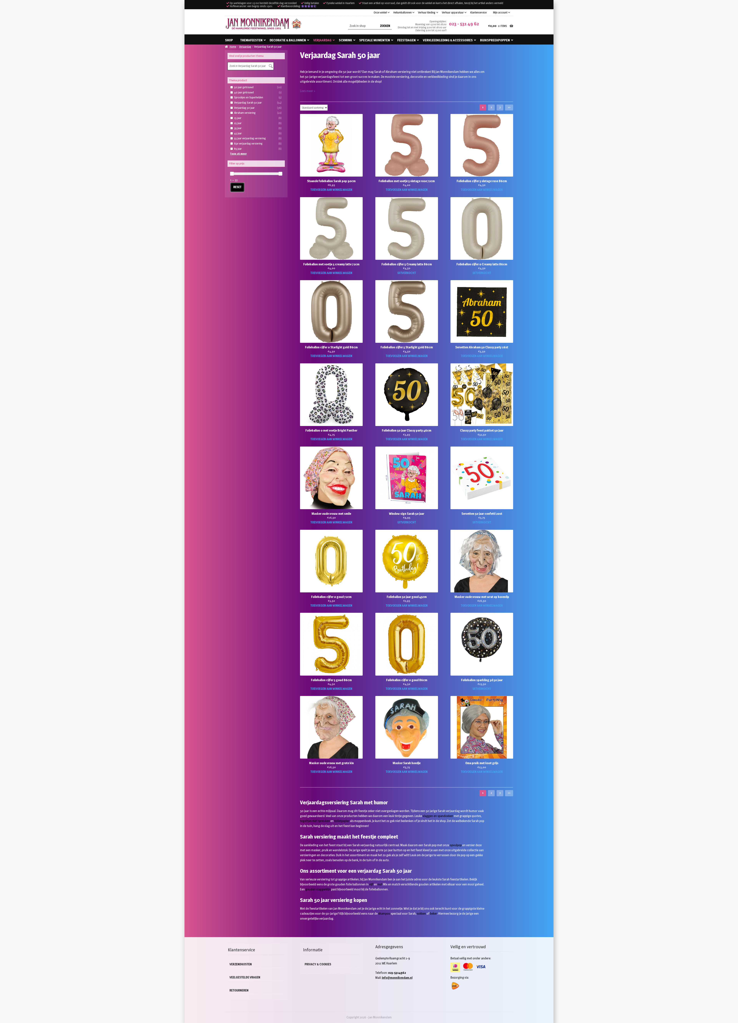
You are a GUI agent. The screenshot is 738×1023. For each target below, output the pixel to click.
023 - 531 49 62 (464, 24)
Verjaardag (322, 40)
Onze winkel (380, 12)
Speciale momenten (374, 40)
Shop (229, 40)
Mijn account (500, 12)
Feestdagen (406, 40)
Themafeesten (251, 40)
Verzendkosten (240, 964)
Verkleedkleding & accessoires (448, 40)
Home (232, 46)
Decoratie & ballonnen (288, 40)
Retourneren (238, 990)
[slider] (232, 174)
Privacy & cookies (318, 964)
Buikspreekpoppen (495, 40)
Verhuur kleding (426, 12)
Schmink (345, 40)
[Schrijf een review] (308, 6)
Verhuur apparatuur (453, 12)
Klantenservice (478, 12)
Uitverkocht (406, 273)
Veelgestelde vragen (244, 977)
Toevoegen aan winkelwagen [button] (331, 190)
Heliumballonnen (402, 12)
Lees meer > (307, 91)
